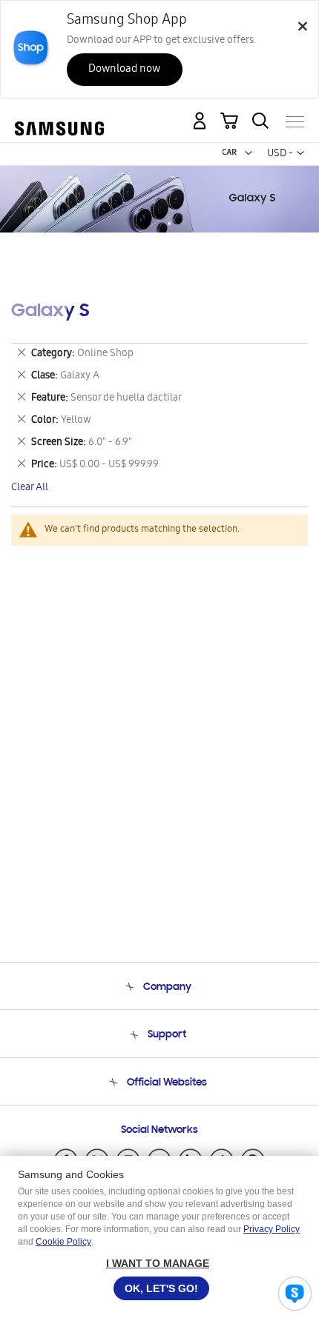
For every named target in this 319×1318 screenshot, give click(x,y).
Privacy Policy (271, 1229)
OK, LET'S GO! (161, 1288)
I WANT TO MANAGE (157, 1263)
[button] (248, 153)
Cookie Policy (63, 1242)
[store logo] (59, 116)
